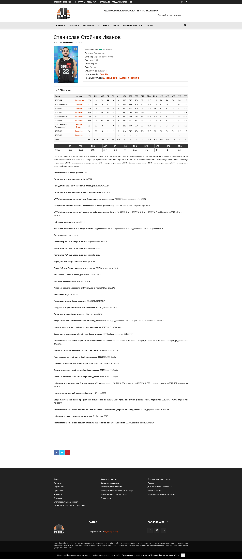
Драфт (116, 25)
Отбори (149, 25)
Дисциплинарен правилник (159, 486)
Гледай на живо (119, 2)
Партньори (59, 486)
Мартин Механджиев (64, 42)
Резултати (92, 2)
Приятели (58, 490)
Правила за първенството (159, 479)
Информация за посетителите (161, 494)
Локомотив (133, 78)
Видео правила (154, 490)
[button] (185, 25)
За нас (56, 479)
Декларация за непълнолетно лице (117, 490)
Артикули (58, 494)
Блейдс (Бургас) (119, 78)
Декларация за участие (111, 486)
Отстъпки (58, 498)
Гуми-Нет (104, 74)
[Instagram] (182, 2)
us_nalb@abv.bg (111, 531)
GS (131, 2)
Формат (151, 483)
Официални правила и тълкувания (69, 505)
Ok (183, 555)
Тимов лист (106, 498)
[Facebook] (178, 2)
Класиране (105, 2)
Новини (59, 25)
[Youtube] (186, 2)
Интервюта (89, 25)
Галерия (73, 25)
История (102, 25)
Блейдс (106, 78)
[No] (239, 555)
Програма (80, 2)
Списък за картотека (110, 483)
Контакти (58, 483)
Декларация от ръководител (114, 494)
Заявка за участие (109, 479)
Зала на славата (131, 25)
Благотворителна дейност (66, 502)
